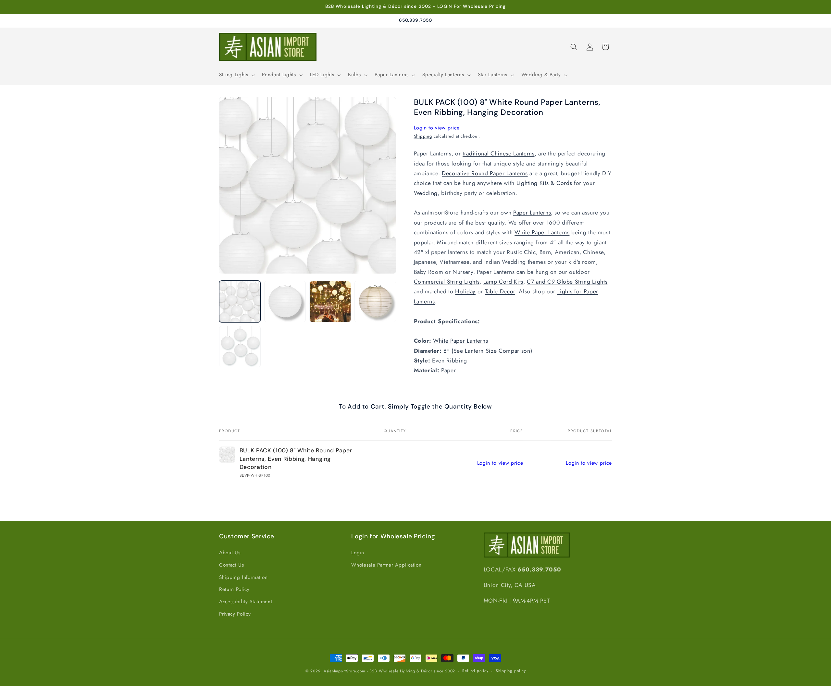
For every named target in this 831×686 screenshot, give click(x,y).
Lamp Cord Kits (503, 281)
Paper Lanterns (532, 213)
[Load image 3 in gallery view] (330, 302)
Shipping (423, 136)
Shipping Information (243, 577)
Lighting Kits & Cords (544, 183)
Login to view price (437, 127)
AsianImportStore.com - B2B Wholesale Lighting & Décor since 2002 (389, 671)
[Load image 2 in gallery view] (285, 302)
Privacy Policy (235, 614)
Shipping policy (511, 671)
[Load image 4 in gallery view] (375, 302)
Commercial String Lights (447, 281)
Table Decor (500, 292)
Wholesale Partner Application (386, 565)
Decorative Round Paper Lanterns (484, 173)
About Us (229, 552)
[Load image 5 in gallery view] (240, 346)
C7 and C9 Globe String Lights (567, 281)
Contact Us (231, 565)
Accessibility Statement (245, 601)
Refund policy (475, 671)
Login (357, 552)
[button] (236, 74)
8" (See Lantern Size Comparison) (487, 351)
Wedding (426, 193)
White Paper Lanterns (542, 232)
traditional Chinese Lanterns (498, 154)
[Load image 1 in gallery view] (240, 302)
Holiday (465, 292)
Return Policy (234, 589)
